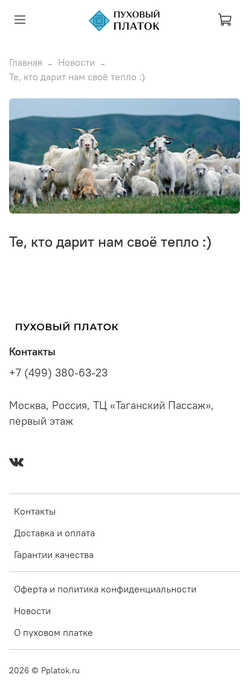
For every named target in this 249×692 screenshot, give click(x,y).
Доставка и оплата (54, 533)
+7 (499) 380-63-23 (58, 372)
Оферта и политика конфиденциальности (105, 589)
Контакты (35, 511)
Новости (76, 62)
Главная (25, 62)
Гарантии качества (54, 554)
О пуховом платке (53, 632)
